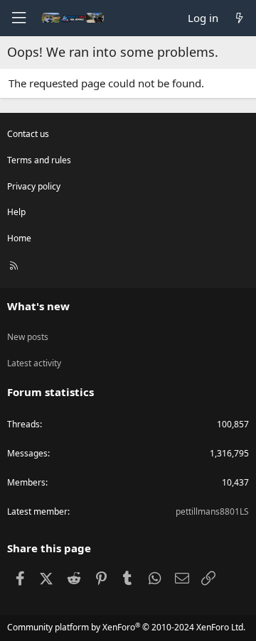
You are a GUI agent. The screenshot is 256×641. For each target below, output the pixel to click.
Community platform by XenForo (126, 627)
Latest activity (34, 363)
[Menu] (18, 18)
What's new (38, 306)
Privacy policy (33, 186)
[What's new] (239, 18)
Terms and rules (39, 160)
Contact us (28, 134)
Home (19, 238)
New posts (27, 337)
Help (16, 212)
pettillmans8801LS (212, 511)
